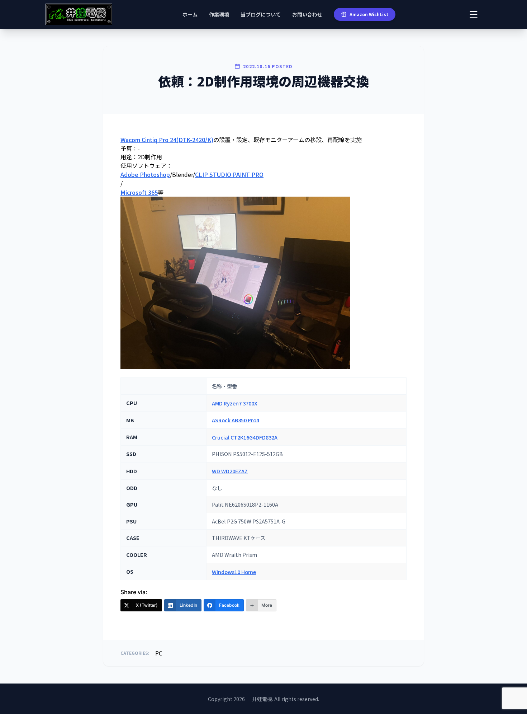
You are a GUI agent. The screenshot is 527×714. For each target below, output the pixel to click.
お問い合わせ (307, 14)
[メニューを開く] (473, 14)
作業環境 (219, 14)
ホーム (190, 14)
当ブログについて (261, 14)
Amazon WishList (369, 14)
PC (158, 653)
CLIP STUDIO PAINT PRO (229, 174)
